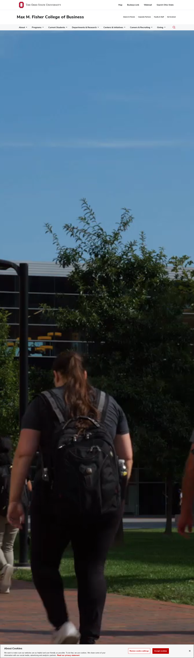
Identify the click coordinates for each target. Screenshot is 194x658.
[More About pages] (26, 28)
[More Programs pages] (42, 28)
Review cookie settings (139, 651)
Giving (160, 27)
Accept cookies (160, 651)
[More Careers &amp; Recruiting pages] (151, 28)
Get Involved (171, 17)
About (22, 27)
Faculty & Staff (159, 17)
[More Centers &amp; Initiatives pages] (124, 28)
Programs (36, 27)
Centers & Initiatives (113, 27)
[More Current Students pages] (66, 28)
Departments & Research (84, 27)
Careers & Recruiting (140, 27)
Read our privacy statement (68, 655)
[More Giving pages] (164, 28)
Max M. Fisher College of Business (50, 17)
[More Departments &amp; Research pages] (98, 28)
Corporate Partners (144, 17)
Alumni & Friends (129, 17)
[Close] (190, 651)
